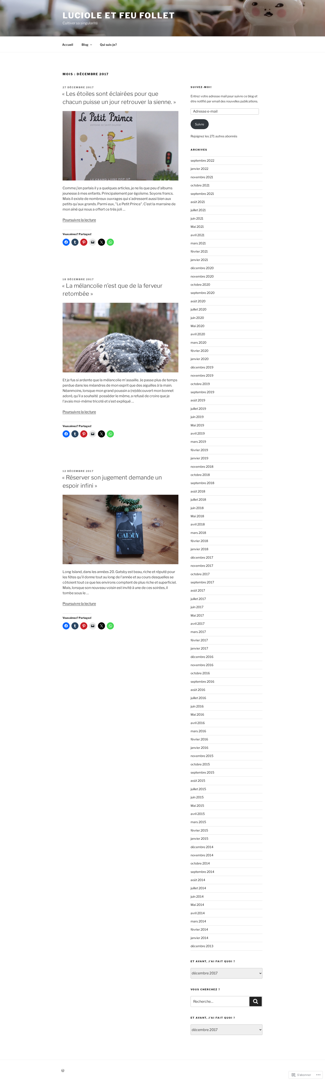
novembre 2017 (202, 565)
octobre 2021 (200, 185)
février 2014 (199, 929)
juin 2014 (197, 896)
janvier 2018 (199, 549)
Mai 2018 (197, 516)
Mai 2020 (198, 326)
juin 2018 (197, 508)
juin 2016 (197, 706)
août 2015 (198, 780)
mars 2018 (198, 533)
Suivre (199, 124)
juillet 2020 (198, 309)
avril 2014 (198, 913)
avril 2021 (198, 235)
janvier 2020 (200, 359)
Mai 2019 (197, 425)
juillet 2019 (198, 408)
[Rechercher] (255, 1001)
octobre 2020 (200, 284)
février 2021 (199, 251)
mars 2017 (198, 632)
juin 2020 (197, 318)
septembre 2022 (202, 160)
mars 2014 (198, 921)
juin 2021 (197, 218)
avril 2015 (198, 814)
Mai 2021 (197, 226)
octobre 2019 (200, 384)
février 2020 (199, 351)
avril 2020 (198, 334)
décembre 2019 (202, 367)
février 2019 (199, 450)
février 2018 (199, 541)
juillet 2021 (198, 210)
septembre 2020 (203, 293)
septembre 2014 (202, 872)
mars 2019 (198, 441)
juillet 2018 (198, 499)
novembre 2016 (202, 665)
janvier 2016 (199, 747)
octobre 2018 (200, 475)
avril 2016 (198, 723)
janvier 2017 (199, 648)
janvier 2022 (199, 169)
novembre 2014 (202, 855)
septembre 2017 (202, 582)
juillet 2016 (198, 698)
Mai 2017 (197, 615)
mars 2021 (198, 243)
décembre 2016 (202, 657)
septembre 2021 (202, 194)
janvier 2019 (199, 458)
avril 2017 (198, 623)
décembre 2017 (202, 557)
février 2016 (199, 739)
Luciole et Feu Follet (119, 15)
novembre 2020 (202, 276)
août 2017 (198, 590)
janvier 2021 (199, 260)
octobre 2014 (200, 863)
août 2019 (198, 400)
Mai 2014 (197, 905)
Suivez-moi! (201, 87)
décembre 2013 (202, 946)
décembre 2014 (202, 847)
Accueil (67, 44)
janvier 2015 (199, 838)
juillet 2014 (198, 888)
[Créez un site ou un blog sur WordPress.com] (62, 1071)
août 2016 (198, 690)
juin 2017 (197, 607)
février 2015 (199, 830)
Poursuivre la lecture (79, 220)
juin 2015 (197, 797)
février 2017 (199, 640)
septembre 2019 (202, 392)
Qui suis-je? (108, 44)
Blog (85, 44)
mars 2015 (198, 822)
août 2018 (198, 491)
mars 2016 (198, 731)
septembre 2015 (202, 772)
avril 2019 (198, 433)
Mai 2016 (197, 714)
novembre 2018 (202, 466)
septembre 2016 (202, 681)
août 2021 (198, 202)
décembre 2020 (202, 268)
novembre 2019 (202, 375)
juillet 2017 (198, 599)
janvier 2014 (199, 938)
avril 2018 (198, 524)
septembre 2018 (202, 483)
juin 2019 (197, 417)
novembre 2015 (202, 756)
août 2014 (198, 880)
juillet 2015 (198, 789)
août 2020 (198, 301)
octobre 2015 (200, 764)
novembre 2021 (202, 177)
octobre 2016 (200, 673)
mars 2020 (198, 342)
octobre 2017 (200, 574)
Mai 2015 (197, 805)
